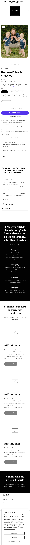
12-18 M (14, 92)
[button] (2, 11)
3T (9, 96)
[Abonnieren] (25, 491)
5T (20, 95)
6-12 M (5, 91)
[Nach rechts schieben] (18, 64)
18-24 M (22, 92)
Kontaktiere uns (7, 502)
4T (15, 96)
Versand (2, 81)
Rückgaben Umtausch (8, 499)
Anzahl (2, 99)
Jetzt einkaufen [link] (11, 364)
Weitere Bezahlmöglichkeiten (15, 116)
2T (4, 96)
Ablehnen (14, 537)
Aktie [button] (4, 156)
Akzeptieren (14, 533)
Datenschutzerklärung (10, 529)
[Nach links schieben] (11, 64)
